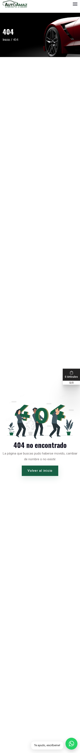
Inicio (6, 40)
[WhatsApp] (71, 744)
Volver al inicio (40, 471)
